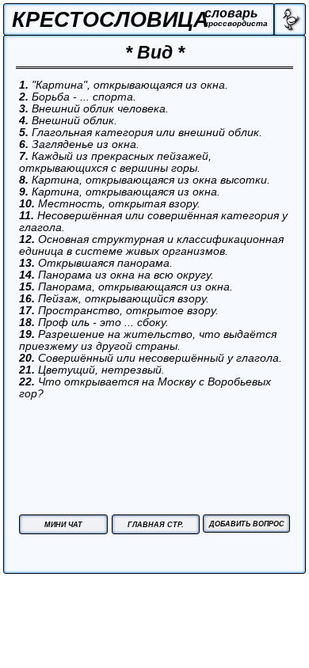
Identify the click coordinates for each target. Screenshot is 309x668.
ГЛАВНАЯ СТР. (156, 525)
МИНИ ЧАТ (63, 525)
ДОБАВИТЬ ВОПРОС (246, 524)
